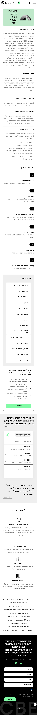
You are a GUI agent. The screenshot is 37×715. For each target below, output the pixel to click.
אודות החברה (31, 599)
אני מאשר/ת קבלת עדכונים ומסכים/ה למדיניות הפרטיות (21, 695)
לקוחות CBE (13, 599)
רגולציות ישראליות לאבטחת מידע (19, 627)
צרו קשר (19, 406)
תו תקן (10, 620)
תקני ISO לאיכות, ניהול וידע (19, 603)
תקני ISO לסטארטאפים (27, 630)
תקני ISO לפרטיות (10, 610)
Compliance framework (19, 623)
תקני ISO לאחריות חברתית (19, 613)
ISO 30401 (6, 630)
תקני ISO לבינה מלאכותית (25, 610)
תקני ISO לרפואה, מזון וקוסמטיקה (19, 616)
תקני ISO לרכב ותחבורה (22, 620)
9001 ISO (15, 630)
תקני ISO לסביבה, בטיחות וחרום (19, 606)
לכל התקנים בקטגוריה (23, 435)
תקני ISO (22, 599)
